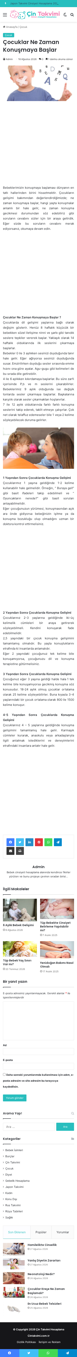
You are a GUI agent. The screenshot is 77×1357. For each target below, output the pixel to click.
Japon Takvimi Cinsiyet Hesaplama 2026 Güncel (39, 3)
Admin (9, 59)
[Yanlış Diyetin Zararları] (14, 1264)
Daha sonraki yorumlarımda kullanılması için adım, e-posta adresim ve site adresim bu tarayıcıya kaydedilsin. (38, 1080)
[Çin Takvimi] (35, 14)
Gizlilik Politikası (26, 1342)
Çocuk (23, 26)
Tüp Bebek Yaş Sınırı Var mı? (17, 962)
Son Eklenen (17, 1232)
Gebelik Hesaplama (17, 1180)
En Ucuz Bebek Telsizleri (44, 1304)
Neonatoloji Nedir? (41, 1274)
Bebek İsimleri (14, 1150)
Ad (5, 1045)
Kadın (8, 1193)
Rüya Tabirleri (14, 1211)
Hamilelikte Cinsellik (42, 1245)
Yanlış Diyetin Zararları (44, 1260)
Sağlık (9, 1217)
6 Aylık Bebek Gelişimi (18, 925)
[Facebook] (10, 842)
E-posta (8, 1060)
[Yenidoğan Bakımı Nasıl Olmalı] (57, 950)
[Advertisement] (38, 145)
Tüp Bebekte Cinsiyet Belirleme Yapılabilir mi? (55, 926)
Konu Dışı (11, 1199)
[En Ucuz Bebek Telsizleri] (14, 1309)
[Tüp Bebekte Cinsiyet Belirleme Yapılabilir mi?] (57, 909)
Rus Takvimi (13, 1205)
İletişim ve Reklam (49, 1342)
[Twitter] (20, 842)
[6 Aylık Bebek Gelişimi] (20, 910)
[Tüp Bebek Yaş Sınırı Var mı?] (20, 949)
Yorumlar (62, 1232)
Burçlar (9, 1156)
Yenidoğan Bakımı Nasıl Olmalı (56, 965)
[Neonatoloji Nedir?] (14, 1278)
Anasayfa (11, 26)
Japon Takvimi (14, 1186)
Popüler (41, 1232)
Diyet (8, 1174)
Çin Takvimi (12, 1162)
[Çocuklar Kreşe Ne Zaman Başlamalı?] (14, 1292)
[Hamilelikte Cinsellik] (14, 1249)
